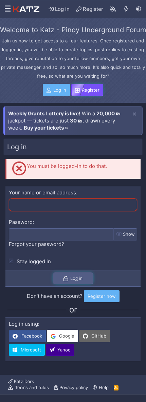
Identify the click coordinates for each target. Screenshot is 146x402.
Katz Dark (23, 381)
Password (21, 222)
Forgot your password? (36, 244)
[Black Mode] (139, 9)
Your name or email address (42, 192)
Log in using (23, 324)
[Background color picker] (113, 9)
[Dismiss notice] (134, 114)
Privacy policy (73, 387)
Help (104, 387)
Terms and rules (32, 387)
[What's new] (126, 9)
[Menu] (6, 9)
